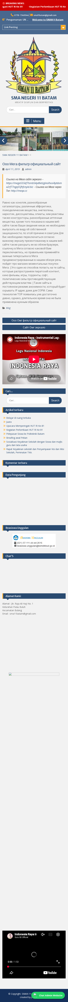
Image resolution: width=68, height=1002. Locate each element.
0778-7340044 (21, 15)
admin (28, 169)
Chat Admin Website (50, 995)
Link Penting (11, 27)
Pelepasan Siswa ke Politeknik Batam (25, 433)
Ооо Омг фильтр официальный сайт (34, 320)
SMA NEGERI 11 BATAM (34, 98)
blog (8, 307)
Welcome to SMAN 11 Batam (47, 19)
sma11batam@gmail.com (45, 15)
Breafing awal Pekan (16, 437)
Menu (37, 121)
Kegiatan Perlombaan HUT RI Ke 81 (42, 6)
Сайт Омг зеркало (34, 327)
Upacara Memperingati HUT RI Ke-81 (25, 425)
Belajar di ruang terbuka (18, 417)
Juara (9, 421)
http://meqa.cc (19, 190)
